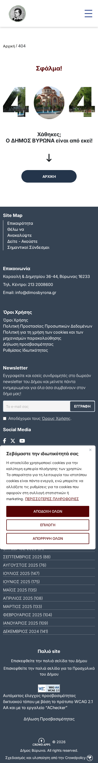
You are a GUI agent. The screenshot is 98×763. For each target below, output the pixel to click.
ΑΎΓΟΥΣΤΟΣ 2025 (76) (24, 565)
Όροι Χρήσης (15, 320)
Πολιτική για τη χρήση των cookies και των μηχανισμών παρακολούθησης (43, 335)
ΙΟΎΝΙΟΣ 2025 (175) (21, 581)
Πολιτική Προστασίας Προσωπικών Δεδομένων (47, 326)
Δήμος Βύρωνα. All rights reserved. (49, 750)
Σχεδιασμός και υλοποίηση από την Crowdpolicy (46, 757)
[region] (47, 497)
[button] (88, 13)
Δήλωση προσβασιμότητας (28, 344)
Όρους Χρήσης (56, 418)
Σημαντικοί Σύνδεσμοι (28, 247)
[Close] (90, 450)
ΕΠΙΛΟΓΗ (47, 525)
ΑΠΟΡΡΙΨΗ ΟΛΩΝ (48, 538)
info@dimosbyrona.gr (35, 292)
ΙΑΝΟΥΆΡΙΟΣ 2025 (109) (25, 623)
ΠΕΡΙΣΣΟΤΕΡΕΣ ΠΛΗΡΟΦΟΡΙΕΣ (52, 499)
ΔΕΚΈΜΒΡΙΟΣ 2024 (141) (25, 631)
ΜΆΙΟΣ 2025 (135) (20, 589)
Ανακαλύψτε (19, 235)
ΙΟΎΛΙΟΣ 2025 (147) (21, 573)
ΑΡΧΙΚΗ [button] (49, 176)
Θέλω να (15, 229)
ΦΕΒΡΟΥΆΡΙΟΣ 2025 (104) (27, 614)
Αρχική (9, 46)
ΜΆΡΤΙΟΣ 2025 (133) (22, 606)
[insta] (12, 440)
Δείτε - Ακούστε (22, 241)
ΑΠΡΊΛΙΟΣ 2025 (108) (23, 598)
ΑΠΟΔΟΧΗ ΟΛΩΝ (47, 511)
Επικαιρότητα (20, 223)
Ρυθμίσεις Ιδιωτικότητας (25, 350)
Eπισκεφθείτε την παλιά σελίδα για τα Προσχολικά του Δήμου (49, 671)
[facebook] (4, 440)
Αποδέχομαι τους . (39, 418)
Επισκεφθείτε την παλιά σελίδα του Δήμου (49, 660)
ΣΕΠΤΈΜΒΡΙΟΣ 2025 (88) (27, 556)
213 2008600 (40, 284)
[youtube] (22, 440)
